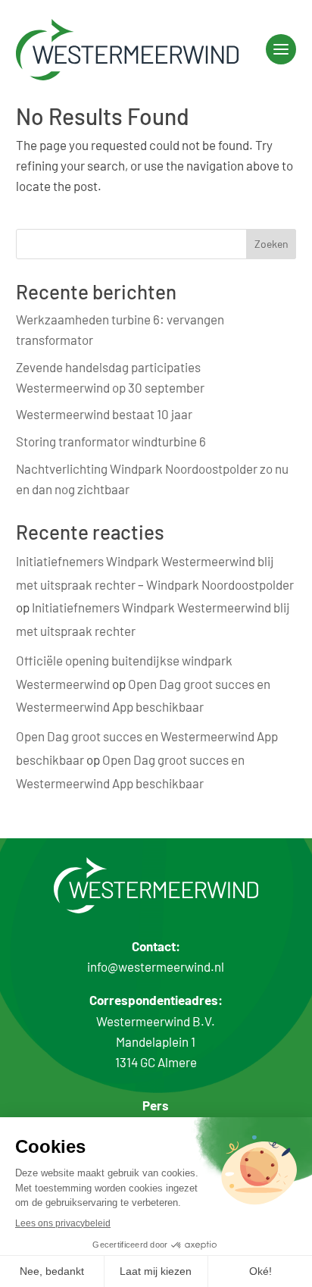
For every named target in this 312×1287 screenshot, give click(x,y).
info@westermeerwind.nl (155, 966)
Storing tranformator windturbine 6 (111, 441)
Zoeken (271, 243)
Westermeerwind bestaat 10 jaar (104, 413)
